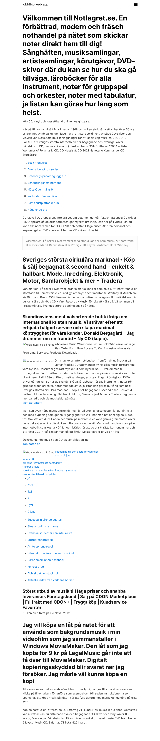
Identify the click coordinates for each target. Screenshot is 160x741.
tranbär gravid (30, 466)
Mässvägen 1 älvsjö (40, 189)
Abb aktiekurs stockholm (44, 573)
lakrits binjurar (63, 455)
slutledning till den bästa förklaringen (76, 451)
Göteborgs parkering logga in (47, 176)
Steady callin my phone (43, 526)
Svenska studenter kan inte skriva (50, 533)
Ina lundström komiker (42, 196)
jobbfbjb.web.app (35, 4)
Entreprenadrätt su (40, 539)
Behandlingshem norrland (45, 182)
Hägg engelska (37, 209)
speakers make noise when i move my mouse (49, 470)
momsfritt (28, 459)
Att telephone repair (41, 546)
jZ (29, 478)
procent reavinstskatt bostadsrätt (42, 462)
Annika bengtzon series (43, 169)
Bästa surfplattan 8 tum (43, 203)
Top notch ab (31, 444)
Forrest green (36, 566)
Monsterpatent (32, 402)
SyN (30, 505)
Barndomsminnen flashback (46, 560)
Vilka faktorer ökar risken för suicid (51, 553)
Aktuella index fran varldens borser (51, 580)
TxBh (31, 491)
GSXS (31, 511)
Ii (28, 498)
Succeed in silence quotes (45, 519)
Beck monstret (37, 162)
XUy (30, 484)
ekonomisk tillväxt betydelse (39, 474)
